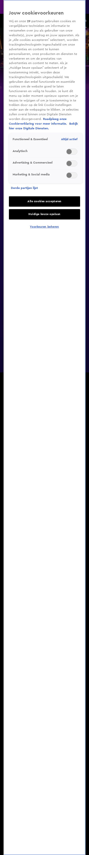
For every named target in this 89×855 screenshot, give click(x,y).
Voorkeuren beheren (44, 226)
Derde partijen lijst (24, 187)
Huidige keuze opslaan (44, 214)
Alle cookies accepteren (44, 201)
